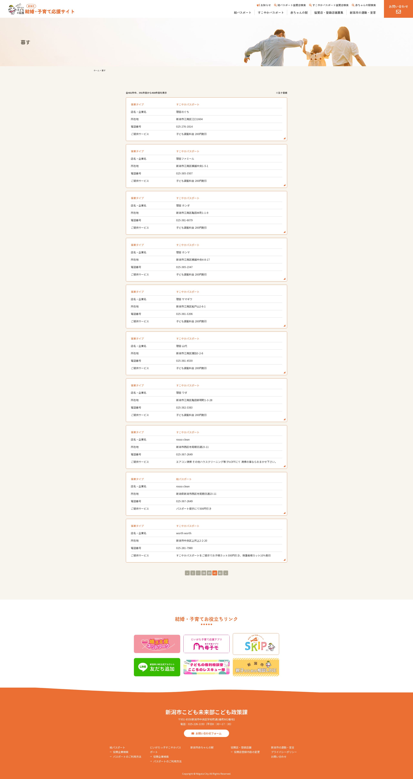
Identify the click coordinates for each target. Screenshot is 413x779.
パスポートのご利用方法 (127, 756)
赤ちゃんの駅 (299, 12)
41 (220, 573)
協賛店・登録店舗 (241, 747)
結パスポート (242, 12)
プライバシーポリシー (284, 752)
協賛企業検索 (120, 752)
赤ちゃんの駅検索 (365, 5)
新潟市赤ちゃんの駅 (202, 747)
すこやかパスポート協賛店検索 (330, 5)
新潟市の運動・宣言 (363, 12)
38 (203, 573)
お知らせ (266, 5)
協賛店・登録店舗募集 (328, 12)
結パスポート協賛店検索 (291, 5)
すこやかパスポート (271, 12)
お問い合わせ (279, 756)
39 (209, 573)
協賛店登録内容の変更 (247, 752)
